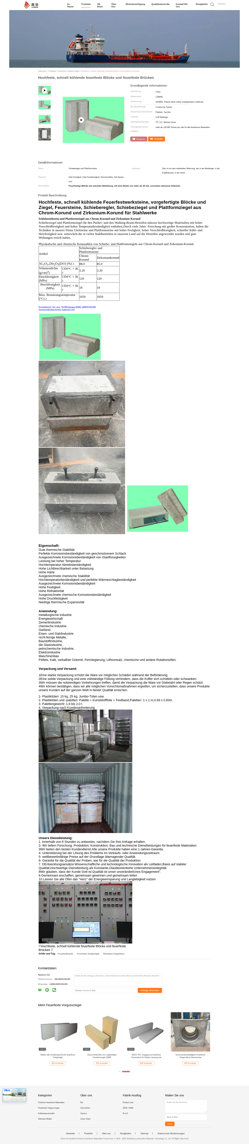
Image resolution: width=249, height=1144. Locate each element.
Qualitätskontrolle (160, 4)
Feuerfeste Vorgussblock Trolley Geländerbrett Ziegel (57, 1056)
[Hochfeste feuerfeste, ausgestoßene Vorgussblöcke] (102, 1031)
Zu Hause (70, 5)
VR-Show (100, 5)
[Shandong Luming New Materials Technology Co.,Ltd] (38, 5)
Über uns (113, 5)
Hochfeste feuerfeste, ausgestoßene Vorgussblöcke (102, 1056)
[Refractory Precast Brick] (88, 129)
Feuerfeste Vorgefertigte (88, 954)
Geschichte (85, 1108)
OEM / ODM (128, 1108)
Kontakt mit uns (181, 5)
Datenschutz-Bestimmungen (171, 1133)
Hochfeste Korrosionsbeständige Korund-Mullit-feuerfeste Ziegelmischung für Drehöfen (146, 1056)
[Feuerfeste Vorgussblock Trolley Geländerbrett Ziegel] (57, 1031)
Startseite (70, 1133)
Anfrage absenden (149, 990)
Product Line (128, 1102)
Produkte (86, 4)
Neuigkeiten (202, 4)
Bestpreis (140, 139)
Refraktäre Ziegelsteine (113, 954)
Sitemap (144, 1133)
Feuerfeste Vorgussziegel (48, 1108)
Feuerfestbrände (65, 954)
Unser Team (85, 1119)
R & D (125, 1113)
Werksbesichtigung (135, 4)
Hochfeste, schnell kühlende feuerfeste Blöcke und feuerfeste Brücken (110, 71)
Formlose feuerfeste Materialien (51, 1102)
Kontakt (158, 139)
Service (83, 1113)
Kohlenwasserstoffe (46, 1113)
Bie (81, 1102)
